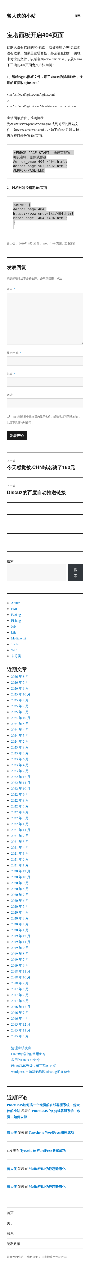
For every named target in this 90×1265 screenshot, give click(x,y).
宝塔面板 (69, 243)
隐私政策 (13, 1243)
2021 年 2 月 (20, 859)
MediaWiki (18, 638)
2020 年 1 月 (20, 930)
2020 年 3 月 (20, 918)
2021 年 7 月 (20, 835)
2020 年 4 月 (20, 912)
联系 (10, 1233)
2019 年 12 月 (20, 936)
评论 (11, 289)
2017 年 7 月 (20, 995)
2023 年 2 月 (20, 771)
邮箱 (11, 374)
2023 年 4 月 (20, 765)
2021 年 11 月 (20, 829)
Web (45, 243)
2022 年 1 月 (20, 824)
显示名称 (14, 353)
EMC (14, 608)
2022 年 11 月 (20, 782)
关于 (10, 1223)
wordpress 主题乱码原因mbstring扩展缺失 (40, 1071)
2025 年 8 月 (20, 700)
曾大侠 (11, 243)
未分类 (16, 656)
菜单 (78, 15)
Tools (14, 644)
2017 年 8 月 (20, 989)
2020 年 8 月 (20, 888)
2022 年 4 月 (20, 812)
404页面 (57, 243)
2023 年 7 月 (20, 753)
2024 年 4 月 (20, 729)
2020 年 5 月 (20, 906)
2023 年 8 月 (20, 747)
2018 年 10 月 (20, 977)
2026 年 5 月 (20, 682)
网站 (10, 395)
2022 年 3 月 (20, 818)
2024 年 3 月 (20, 735)
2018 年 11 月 (20, 971)
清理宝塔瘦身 (21, 1048)
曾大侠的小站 (21, 15)
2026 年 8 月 (20, 676)
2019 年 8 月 (20, 953)
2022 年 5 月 (20, 806)
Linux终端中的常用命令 (28, 1053)
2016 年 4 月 (20, 1018)
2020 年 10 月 (20, 877)
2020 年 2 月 (20, 924)
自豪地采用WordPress (54, 1257)
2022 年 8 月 (20, 800)
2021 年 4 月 (20, 847)
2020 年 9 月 (20, 883)
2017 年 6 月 (20, 1000)
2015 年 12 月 (20, 1024)
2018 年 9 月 (20, 983)
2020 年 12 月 (20, 871)
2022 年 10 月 (20, 788)
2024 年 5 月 (20, 723)
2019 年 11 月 (20, 941)
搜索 (10, 561)
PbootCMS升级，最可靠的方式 (33, 1065)
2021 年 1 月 (20, 865)
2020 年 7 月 (20, 894)
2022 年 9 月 (20, 794)
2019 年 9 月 (20, 947)
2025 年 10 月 (20, 694)
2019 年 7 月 (20, 959)
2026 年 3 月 (20, 688)
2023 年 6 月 (20, 759)
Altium (15, 602)
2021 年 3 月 (20, 853)
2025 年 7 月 (20, 706)
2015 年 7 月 (20, 1036)
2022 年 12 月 (20, 776)
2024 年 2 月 (20, 741)
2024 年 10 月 (20, 717)
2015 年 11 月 (20, 1030)
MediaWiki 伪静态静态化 (47, 1168)
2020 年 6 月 (20, 900)
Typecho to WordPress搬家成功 (51, 1132)
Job (13, 626)
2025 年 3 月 (20, 712)
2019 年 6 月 (20, 965)
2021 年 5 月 (20, 841)
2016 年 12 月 (20, 1006)
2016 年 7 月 (20, 1012)
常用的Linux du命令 (25, 1059)
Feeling (16, 614)
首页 (10, 1212)
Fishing (16, 620)
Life (13, 632)
